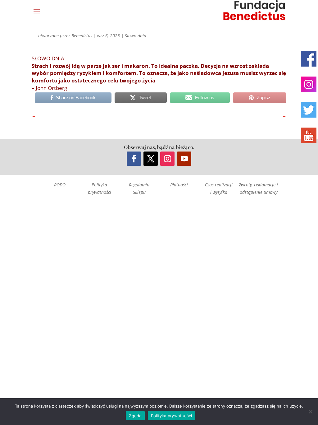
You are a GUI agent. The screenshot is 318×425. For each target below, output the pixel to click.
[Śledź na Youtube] (184, 159)
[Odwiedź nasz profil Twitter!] (308, 110)
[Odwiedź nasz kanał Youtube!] (308, 135)
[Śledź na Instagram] (167, 159)
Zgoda (135, 415)
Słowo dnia (135, 36)
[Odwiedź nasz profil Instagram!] (308, 84)
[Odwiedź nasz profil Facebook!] (308, 59)
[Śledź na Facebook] (134, 159)
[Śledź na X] (150, 159)
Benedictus (81, 36)
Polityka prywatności (171, 415)
